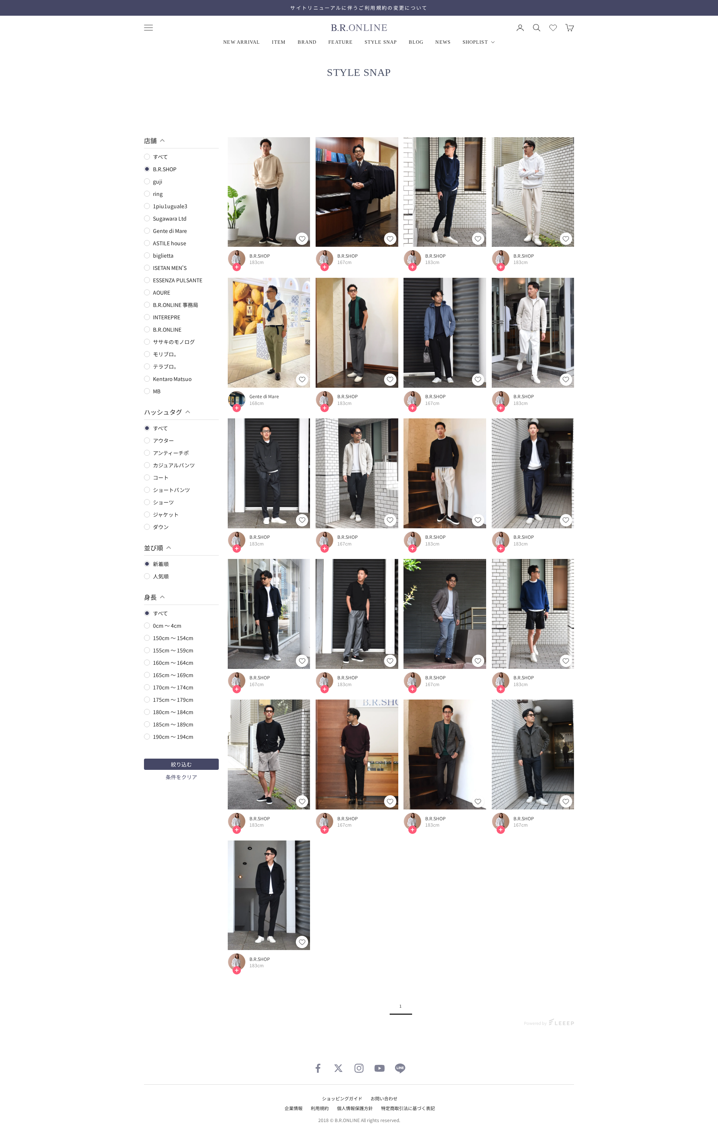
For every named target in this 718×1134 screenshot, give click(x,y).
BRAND (307, 42)
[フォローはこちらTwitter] (338, 1068)
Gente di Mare (264, 396)
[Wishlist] (553, 27)
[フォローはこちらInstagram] (359, 1068)
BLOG (416, 42)
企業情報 (294, 1108)
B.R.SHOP (259, 256)
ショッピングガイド (342, 1098)
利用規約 (320, 1108)
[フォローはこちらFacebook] (317, 1068)
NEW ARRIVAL (241, 42)
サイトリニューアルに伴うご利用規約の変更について (358, 7)
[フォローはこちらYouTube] (379, 1068)
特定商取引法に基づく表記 (408, 1108)
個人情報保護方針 (355, 1108)
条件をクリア (181, 777)
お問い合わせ (384, 1098)
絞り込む (181, 764)
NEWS (442, 42)
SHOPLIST (475, 42)
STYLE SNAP (381, 42)
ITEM (278, 42)
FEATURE (340, 42)
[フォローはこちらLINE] (400, 1068)
